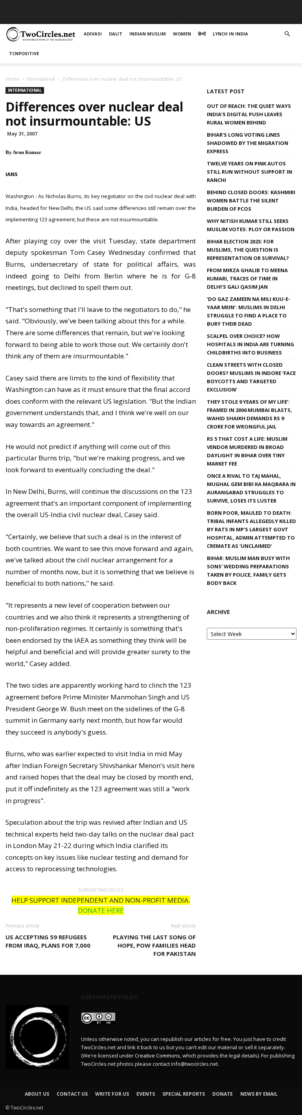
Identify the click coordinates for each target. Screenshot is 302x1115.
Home (12, 79)
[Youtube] (290, 6)
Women (160, 17)
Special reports (183, 1094)
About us (37, 1094)
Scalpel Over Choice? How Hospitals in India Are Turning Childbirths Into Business (250, 344)
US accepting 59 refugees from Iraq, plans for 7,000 (48, 941)
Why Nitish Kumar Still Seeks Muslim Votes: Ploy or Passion (251, 225)
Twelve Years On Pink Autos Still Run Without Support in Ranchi (249, 172)
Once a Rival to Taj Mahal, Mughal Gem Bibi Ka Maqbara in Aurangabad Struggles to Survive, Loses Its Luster (251, 488)
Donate (222, 1094)
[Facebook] (239, 6)
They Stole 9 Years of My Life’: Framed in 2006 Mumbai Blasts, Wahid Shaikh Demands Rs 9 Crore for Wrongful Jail (249, 414)
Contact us (72, 1094)
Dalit (84, 17)
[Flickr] (252, 6)
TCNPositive (265, 17)
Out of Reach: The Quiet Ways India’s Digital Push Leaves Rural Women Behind (249, 114)
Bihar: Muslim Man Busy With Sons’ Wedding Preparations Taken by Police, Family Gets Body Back (248, 570)
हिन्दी (184, 17)
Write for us (112, 1094)
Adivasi (59, 17)
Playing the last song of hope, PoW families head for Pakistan (154, 945)
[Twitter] (278, 6)
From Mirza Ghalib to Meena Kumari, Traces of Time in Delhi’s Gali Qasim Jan (247, 278)
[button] (287, 34)
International (41, 79)
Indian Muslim (120, 17)
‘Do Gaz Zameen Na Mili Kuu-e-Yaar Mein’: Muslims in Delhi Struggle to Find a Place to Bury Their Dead (248, 311)
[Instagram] (265, 6)
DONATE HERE (101, 910)
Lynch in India (218, 17)
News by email (259, 1094)
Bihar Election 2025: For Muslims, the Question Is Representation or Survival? (248, 250)
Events (145, 1094)
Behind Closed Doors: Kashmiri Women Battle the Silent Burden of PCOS (251, 200)
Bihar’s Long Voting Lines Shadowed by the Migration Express (247, 143)
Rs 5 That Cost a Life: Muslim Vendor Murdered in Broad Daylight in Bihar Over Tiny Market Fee (247, 451)
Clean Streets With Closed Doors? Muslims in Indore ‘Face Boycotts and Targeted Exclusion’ (251, 377)
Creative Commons (157, 1055)
